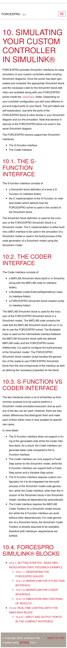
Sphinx (24, 642)
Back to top (56, 638)
